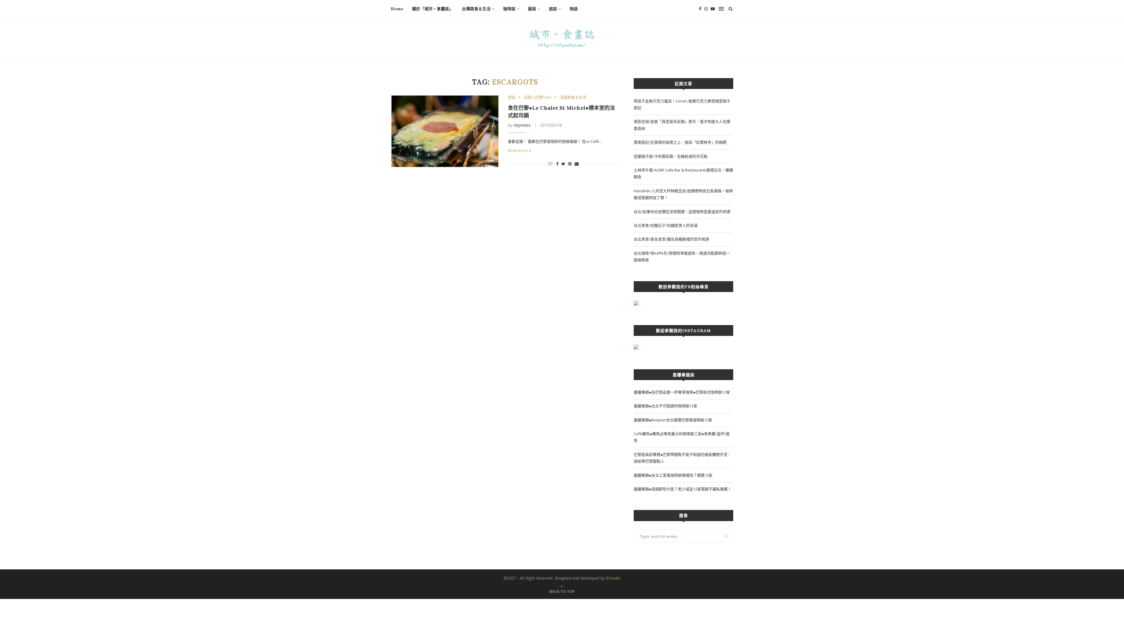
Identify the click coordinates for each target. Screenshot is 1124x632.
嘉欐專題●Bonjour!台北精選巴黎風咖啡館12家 (673, 420)
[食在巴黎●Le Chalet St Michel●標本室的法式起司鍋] (445, 131)
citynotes (522, 125)
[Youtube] (713, 8)
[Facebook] (700, 8)
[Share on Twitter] (563, 163)
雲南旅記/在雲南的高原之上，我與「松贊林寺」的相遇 (680, 142)
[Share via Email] (577, 163)
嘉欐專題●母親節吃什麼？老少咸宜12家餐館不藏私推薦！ (682, 489)
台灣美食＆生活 (476, 8)
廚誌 (532, 8)
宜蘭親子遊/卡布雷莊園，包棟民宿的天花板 (670, 156)
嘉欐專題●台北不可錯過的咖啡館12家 (665, 405)
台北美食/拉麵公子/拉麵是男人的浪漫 (666, 225)
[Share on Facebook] (557, 163)
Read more (517, 150)
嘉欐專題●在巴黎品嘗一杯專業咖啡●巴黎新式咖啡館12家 (682, 392)
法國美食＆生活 (573, 97)
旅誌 (553, 8)
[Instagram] (706, 8)
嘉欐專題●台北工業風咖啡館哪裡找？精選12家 (673, 475)
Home (397, 8)
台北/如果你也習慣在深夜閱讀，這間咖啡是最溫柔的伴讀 (682, 211)
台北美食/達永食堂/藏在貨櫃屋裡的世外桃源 (671, 239)
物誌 (574, 8)
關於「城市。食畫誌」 (432, 8)
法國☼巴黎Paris (537, 97)
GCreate (613, 578)
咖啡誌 (509, 8)
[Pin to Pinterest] (570, 163)
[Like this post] (550, 163)
